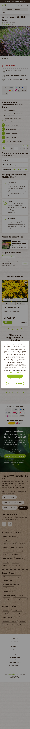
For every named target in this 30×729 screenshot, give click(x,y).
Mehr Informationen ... (15, 372)
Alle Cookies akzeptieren (15, 376)
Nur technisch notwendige (15, 383)
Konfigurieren (15, 379)
